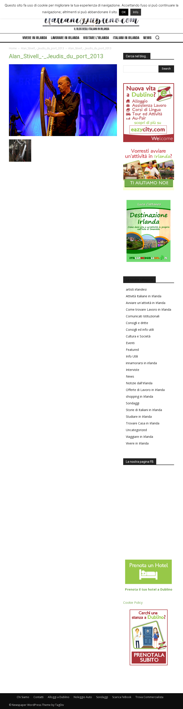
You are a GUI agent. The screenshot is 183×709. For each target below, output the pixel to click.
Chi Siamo (23, 697)
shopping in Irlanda (139, 396)
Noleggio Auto (83, 697)
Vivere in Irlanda (137, 443)
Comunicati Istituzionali (142, 316)
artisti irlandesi (136, 289)
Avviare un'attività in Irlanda (145, 303)
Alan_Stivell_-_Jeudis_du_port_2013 (42, 48)
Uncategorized (136, 430)
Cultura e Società (138, 336)
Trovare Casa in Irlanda (142, 423)
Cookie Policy (133, 602)
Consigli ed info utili (140, 329)
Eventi (130, 343)
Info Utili (132, 356)
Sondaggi (132, 403)
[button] (157, 37)
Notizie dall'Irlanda (139, 383)
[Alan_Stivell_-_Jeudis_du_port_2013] (63, 135)
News (130, 376)
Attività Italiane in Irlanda (143, 296)
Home (13, 48)
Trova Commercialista (149, 697)
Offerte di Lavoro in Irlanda (145, 390)
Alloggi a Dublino (58, 697)
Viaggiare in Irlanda (139, 436)
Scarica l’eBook (121, 697)
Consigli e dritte (137, 323)
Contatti (38, 697)
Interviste (132, 370)
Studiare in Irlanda (139, 416)
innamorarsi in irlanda (141, 363)
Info (135, 12)
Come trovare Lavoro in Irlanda (148, 309)
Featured (132, 349)
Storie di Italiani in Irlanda (144, 410)
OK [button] (124, 12)
